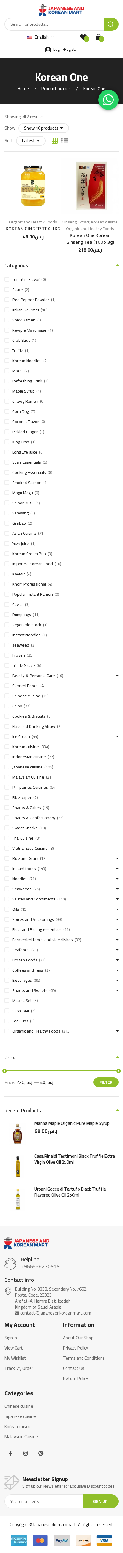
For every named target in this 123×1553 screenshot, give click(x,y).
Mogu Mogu (22, 493)
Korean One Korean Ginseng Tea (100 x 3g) (90, 238)
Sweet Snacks (25, 828)
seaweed (20, 645)
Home (23, 88)
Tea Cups (20, 1021)
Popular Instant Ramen (32, 594)
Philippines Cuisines (30, 787)
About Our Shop (78, 1337)
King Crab (20, 442)
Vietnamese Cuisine (30, 848)
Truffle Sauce (23, 665)
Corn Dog (20, 411)
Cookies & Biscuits (28, 716)
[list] (64, 141)
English (41, 36)
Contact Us (73, 1368)
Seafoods (21, 950)
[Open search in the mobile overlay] (61, 24)
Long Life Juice (24, 452)
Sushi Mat (20, 1011)
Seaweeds (22, 889)
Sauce (17, 289)
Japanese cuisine (27, 767)
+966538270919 (40, 1266)
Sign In (10, 1337)
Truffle (17, 350)
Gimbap (19, 523)
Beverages (22, 980)
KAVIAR (18, 574)
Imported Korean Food (32, 564)
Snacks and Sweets (29, 990)
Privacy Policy (75, 1348)
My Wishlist (15, 1358)
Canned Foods (25, 686)
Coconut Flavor (25, 421)
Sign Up (100, 1501)
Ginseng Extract (75, 222)
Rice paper (22, 797)
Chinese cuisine (26, 696)
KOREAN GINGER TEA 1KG (33, 228)
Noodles (19, 879)
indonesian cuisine (29, 757)
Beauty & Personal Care (33, 675)
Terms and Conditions (84, 1358)
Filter (106, 1082)
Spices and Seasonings (33, 919)
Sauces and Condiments (34, 899)
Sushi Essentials (26, 462)
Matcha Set (22, 1000)
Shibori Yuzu (23, 503)
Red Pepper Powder (30, 300)
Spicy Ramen (24, 320)
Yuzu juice (20, 543)
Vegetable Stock (26, 625)
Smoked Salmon (26, 482)
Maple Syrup (23, 391)
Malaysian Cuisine (28, 777)
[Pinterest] (41, 1453)
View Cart (13, 1348)
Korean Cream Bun (29, 554)
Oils (15, 909)
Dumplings (21, 614)
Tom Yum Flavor (26, 279)
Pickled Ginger (25, 432)
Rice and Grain (25, 858)
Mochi (17, 371)
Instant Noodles (26, 635)
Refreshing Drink (27, 381)
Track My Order (18, 1368)
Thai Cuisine (22, 838)
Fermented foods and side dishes (42, 940)
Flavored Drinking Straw (33, 726)
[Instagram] (26, 1453)
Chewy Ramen (25, 401)
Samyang (20, 513)
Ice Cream (21, 736)
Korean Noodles (26, 360)
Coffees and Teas (27, 970)
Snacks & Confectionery (33, 818)
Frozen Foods (24, 960)
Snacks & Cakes (26, 807)
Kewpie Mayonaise (29, 330)
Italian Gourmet (25, 310)
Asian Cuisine (24, 533)
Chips (17, 706)
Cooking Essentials (29, 472)
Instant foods (24, 868)
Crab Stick (21, 340)
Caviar (17, 604)
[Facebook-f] (10, 1453)
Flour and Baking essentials (36, 929)
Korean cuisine (104, 222)
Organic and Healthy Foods (33, 222)
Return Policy (75, 1378)
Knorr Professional (29, 584)
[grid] (55, 141)
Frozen (18, 655)
